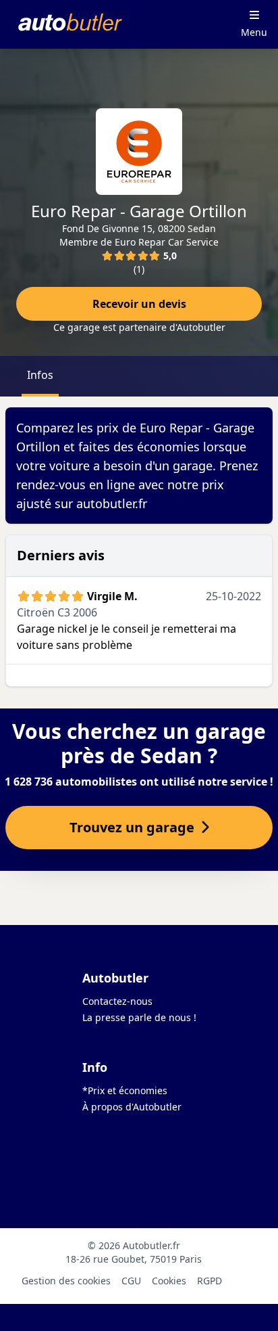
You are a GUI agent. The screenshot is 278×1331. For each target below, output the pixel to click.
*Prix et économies (124, 1090)
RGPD (209, 1280)
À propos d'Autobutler (132, 1106)
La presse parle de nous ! (139, 1017)
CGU (131, 1280)
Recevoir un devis (139, 303)
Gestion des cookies (66, 1280)
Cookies (169, 1280)
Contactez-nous (117, 1001)
